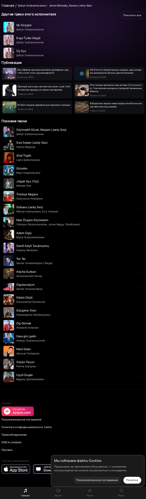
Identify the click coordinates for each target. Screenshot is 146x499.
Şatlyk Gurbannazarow (32, 5)
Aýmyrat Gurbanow (28, 353)
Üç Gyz (21, 51)
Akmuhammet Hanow (29, 275)
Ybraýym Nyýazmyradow (31, 224)
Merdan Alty (23, 185)
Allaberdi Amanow (27, 327)
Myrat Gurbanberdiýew (30, 237)
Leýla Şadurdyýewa (28, 159)
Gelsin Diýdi (24, 297)
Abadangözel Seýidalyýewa (33, 314)
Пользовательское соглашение (22, 419)
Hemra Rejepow (26, 146)
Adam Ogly (24, 233)
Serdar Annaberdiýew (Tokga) (34, 263)
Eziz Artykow (50, 211)
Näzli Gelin (23, 349)
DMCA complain (12, 442)
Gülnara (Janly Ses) (29, 207)
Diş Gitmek (23, 323)
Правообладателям (14, 434)
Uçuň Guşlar (24, 375)
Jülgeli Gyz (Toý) (27, 181)
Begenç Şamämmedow (30, 379)
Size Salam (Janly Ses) (32, 142)
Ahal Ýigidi (23, 155)
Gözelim (22, 168)
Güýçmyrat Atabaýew (29, 198)
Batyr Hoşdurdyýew (28, 172)
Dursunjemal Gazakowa (30, 301)
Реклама (7, 449)
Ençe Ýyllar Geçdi (28, 38)
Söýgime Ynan (26, 310)
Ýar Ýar (21, 259)
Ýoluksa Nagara (27, 194)
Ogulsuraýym (25, 284)
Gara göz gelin (26, 336)
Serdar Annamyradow (29, 288)
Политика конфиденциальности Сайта (27, 427)
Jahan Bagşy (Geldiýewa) (64, 224)
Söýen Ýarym (25, 362)
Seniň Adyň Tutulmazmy (32, 246)
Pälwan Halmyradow (28, 211)
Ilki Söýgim (24, 25)
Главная (8, 5)
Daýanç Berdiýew (27, 250)
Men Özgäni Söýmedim (32, 220)
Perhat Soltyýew (26, 366)
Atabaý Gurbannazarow (30, 340)
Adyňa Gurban (26, 272)
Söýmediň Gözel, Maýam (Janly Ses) (41, 130)
